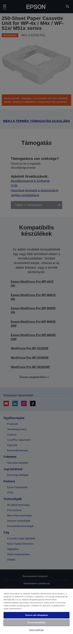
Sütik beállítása (36, 630)
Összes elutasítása (36, 622)
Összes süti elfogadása (36, 615)
